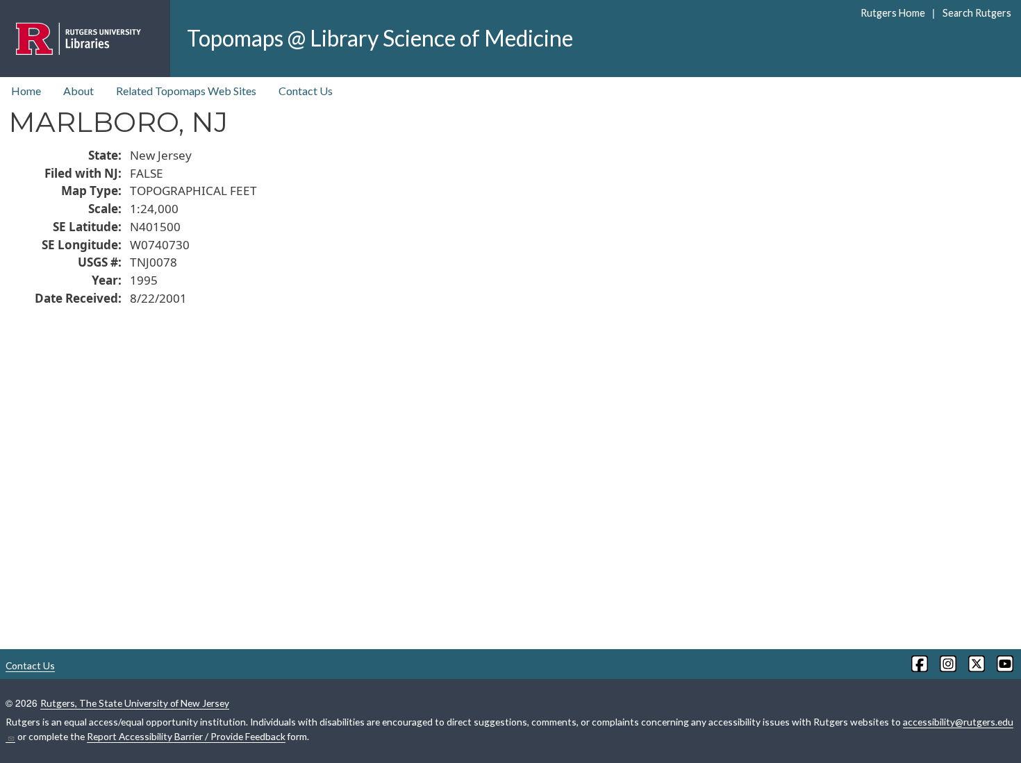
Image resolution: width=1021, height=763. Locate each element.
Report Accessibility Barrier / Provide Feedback (186, 736)
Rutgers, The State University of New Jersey (134, 703)
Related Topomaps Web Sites (186, 90)
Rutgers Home (893, 13)
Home (26, 90)
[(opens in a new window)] (918, 663)
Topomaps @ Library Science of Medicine (380, 37)
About (78, 90)
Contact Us (306, 90)
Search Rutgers (977, 13)
